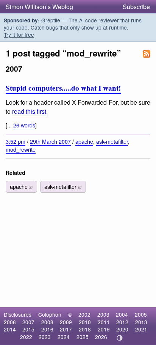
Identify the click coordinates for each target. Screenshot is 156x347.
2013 (141, 322)
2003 (103, 314)
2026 (101, 337)
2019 (104, 329)
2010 (85, 322)
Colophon (49, 314)
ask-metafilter (112, 141)
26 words (24, 125)
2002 (84, 314)
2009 (66, 322)
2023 (45, 337)
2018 (85, 329)
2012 (122, 322)
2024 (64, 337)
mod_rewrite (21, 149)
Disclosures (17, 314)
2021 (141, 329)
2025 (82, 337)
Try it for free (19, 34)
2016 (47, 329)
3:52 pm (15, 141)
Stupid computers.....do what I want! (63, 88)
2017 (66, 329)
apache (84, 141)
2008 (47, 322)
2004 (122, 314)
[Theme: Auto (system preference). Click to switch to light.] (120, 337)
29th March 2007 (50, 141)
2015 (28, 329)
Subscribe (136, 6)
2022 (26, 337)
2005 (141, 314)
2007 (28, 322)
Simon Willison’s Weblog (39, 6)
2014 (10, 329)
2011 (104, 322)
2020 (122, 329)
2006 (10, 322)
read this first (29, 111)
